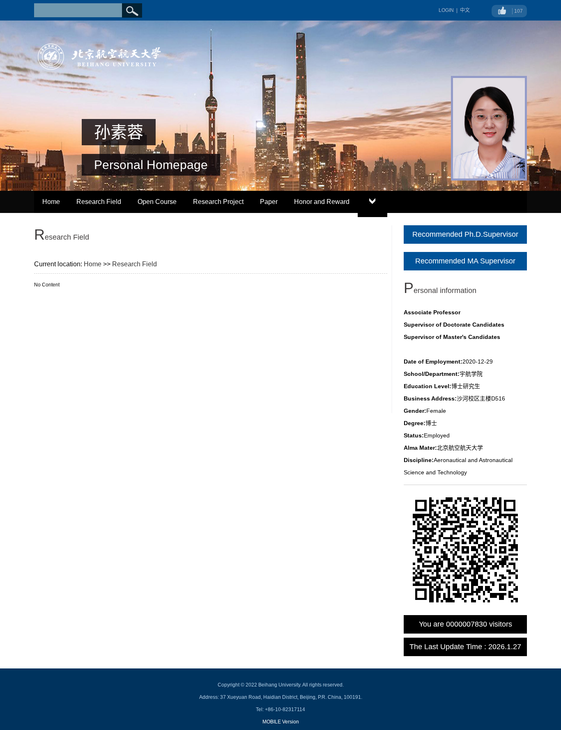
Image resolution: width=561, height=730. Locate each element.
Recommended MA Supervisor (465, 261)
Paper (269, 201)
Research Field (98, 201)
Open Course (157, 201)
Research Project (218, 201)
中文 (465, 10)
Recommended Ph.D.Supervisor (465, 234)
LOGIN (446, 10)
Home (51, 201)
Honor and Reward (321, 201)
